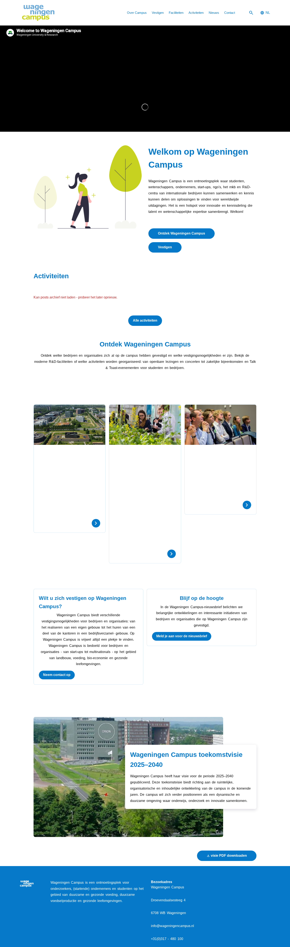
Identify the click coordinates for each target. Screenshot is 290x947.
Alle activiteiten (145, 320)
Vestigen (165, 247)
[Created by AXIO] (266, 883)
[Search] (251, 13)
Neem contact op (56, 675)
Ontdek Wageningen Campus (181, 233)
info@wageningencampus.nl (172, 926)
